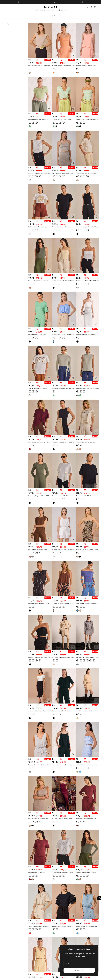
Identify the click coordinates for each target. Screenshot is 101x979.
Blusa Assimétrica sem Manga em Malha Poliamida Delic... (86, 334)
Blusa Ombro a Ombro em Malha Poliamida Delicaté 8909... (87, 603)
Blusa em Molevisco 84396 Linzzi (37, 334)
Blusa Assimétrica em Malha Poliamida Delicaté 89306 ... (86, 872)
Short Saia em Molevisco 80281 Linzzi (86, 711)
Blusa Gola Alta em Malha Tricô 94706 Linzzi (87, 388)
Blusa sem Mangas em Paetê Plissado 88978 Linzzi (39, 657)
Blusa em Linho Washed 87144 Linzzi (61, 711)
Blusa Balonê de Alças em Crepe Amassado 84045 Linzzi (63, 334)
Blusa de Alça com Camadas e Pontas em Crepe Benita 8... (62, 765)
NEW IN (36, 10)
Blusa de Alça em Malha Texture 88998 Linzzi (87, 281)
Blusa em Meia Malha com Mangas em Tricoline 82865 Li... (62, 926)
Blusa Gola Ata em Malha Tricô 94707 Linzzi (63, 388)
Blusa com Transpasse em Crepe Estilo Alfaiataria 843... (86, 66)
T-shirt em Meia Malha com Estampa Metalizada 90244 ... (85, 442)
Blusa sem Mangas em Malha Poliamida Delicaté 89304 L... (38, 281)
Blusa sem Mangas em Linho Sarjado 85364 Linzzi (39, 765)
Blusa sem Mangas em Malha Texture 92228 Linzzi (39, 173)
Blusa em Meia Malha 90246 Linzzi (85, 496)
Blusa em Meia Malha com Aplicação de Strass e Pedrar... (62, 872)
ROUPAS (42, 10)
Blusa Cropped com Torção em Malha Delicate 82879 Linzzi (62, 119)
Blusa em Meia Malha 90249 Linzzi (61, 496)
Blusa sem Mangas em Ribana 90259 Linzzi (87, 227)
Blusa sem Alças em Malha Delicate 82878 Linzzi (87, 119)
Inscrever (79, 970)
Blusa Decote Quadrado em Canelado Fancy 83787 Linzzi (39, 66)
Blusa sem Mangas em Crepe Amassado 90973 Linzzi (62, 603)
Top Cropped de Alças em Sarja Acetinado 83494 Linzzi (63, 173)
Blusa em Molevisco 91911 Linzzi (36, 872)
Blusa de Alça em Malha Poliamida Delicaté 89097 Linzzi (63, 281)
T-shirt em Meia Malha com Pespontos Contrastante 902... (85, 173)
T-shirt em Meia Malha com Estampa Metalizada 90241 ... (37, 227)
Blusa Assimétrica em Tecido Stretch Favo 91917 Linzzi (38, 819)
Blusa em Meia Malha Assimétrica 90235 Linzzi (38, 442)
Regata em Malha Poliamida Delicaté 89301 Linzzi (63, 442)
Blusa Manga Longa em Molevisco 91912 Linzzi (86, 819)
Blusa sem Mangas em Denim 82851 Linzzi (87, 926)
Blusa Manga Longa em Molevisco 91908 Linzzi (38, 496)
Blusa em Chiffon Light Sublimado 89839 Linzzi (38, 603)
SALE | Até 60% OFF (61, 10)
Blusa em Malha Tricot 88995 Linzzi (37, 549)
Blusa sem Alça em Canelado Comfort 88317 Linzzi (63, 66)
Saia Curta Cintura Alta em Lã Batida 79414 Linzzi (87, 657)
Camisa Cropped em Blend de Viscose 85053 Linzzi (38, 926)
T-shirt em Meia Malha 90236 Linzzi (61, 227)
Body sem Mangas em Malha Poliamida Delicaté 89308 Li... (62, 819)
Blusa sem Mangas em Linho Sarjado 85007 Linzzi (63, 550)
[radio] (29, 69)
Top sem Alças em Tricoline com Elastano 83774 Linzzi (86, 765)
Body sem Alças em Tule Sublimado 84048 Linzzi (87, 550)
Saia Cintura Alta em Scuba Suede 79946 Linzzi (62, 657)
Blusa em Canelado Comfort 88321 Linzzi (39, 119)
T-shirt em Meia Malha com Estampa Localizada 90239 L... (37, 388)
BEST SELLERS (50, 10)
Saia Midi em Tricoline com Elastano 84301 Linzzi (39, 711)
